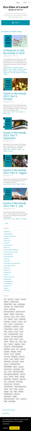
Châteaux (14, 69)
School (5, 376)
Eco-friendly (24, 218)
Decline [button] (5, 428)
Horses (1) (7, 274)
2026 (5, 299)
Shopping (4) (7, 279)
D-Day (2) (6, 243)
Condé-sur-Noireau (18, 324)
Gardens (5, 71)
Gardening (6, 349)
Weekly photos (8, 394)
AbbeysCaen (11, 299)
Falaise (18, 184)
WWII (5, 74)
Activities (17, 299)
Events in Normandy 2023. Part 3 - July (14, 204)
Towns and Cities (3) (9, 265)
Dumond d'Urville (13, 334)
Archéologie (21, 304)
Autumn (8, 149)
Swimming (19, 381)
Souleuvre (15, 379)
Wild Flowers (7, 396)
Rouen (10, 371)
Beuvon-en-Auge (19, 314)
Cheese (15, 319)
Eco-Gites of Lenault (17, 336)
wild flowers (17, 394)
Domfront (8, 184)
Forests (10, 344)
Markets (22, 359)
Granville (6, 351)
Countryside (7, 326)
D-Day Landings (8, 329)
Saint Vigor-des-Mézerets (11, 374)
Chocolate (7, 321)
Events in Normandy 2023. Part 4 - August (15, 171)
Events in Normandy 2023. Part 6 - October (14, 96)
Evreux (16, 339)
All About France (14, 301)
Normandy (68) (8, 254)
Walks (15, 391)
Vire (11, 391)
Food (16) (6, 259)
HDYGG (19, 351)
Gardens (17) (7, 286)
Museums (22, 71)
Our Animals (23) (8, 256)
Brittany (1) (7, 290)
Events (11, 101)
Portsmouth (16, 369)
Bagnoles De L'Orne (20, 311)
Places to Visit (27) (9, 277)
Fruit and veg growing (16, 346)
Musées (22, 361)
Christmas (13, 321)
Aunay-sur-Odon (19, 306)
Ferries (6, 341)
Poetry (15, 366)
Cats (5, 319)
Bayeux (21, 67)
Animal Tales (8, 304)
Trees (10, 389)
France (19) (7, 261)
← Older (6, 223)
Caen (9, 69)
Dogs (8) (6, 288)
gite (17, 349)
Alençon (6, 301)
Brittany (13, 316)
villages (6, 391)
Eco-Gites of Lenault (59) (11, 252)
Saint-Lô (22, 374)
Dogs (5, 331)
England (6, 339)
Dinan (21, 329)
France (23, 344)
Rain (23, 369)
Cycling (19, 69)
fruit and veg (7, 346)
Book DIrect (7, 316)
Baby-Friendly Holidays (9, 311)
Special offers (23, 379)
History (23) (7, 240)
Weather (20, 391)
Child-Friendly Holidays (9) (11, 250)
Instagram (14, 356)
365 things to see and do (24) (12, 263)
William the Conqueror (21, 72)
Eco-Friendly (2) (8, 283)
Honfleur (17, 354)
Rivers (5, 371)
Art (12, 306)
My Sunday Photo (15, 364)
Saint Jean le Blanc (18, 371)
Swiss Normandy (8, 384)
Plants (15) (7, 247)
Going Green (23, 349)
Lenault (11, 359)
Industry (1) (7, 270)
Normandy (15, 55)
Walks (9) (6, 238)
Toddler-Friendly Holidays (20, 386)
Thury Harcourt (8, 386)
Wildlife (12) (7, 231)
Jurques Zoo (16, 71)
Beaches (5, 69)
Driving (5, 151)
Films (23, 149)
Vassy (15, 389)
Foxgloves (17, 344)
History (10, 71)
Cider (13, 112)
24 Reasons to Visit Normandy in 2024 (13, 52)
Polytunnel (21, 366)
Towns (6, 389)
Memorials (7, 361)
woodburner (23, 399)
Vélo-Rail (13, 72)
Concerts (8, 112)
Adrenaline (9, 67)
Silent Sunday (7, 379)
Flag (20, 341)
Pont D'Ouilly (7, 369)
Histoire (6, 354)
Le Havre (6, 359)
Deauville (13, 149)
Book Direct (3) (8, 245)
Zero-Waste (12, 401)
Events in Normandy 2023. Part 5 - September (14, 135)
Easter (21, 334)
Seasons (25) (7, 272)
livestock (17, 359)
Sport (8, 113)
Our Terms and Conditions (8, 410)
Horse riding (7, 356)
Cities (5, 324)
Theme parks (6, 72)
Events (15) (7, 268)
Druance (21, 331)
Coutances (15, 326)
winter (17, 399)
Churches (10, 151)
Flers (24, 341)
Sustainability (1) (8, 281)
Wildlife (15, 396)
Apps (15, 304)
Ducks (5, 334)
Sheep (16, 376)
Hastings (13, 351)
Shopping (22, 376)
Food (16, 112)
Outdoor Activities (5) (10, 236)
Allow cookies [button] (15, 428)
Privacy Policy (5, 413)
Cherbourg (22, 319)
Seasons (11, 376)
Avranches (12, 309)
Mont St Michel (15, 361)
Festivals (24, 69)
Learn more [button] (6, 423)
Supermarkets (11, 381)
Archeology (15, 67)
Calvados (23, 316)
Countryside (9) (8, 234)
